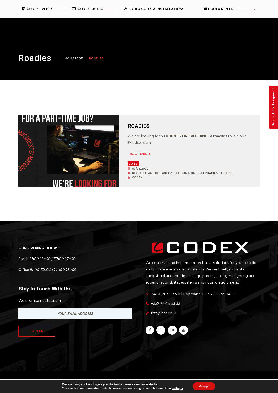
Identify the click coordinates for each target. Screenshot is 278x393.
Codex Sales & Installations (156, 9)
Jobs (133, 163)
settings (177, 388)
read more (138, 153)
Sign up (36, 331)
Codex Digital (91, 9)
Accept (204, 386)
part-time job (193, 173)
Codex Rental (221, 9)
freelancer (163, 173)
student (226, 173)
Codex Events (40, 9)
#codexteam (142, 173)
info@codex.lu (163, 313)
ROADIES (138, 126)
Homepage (74, 58)
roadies (211, 173)
